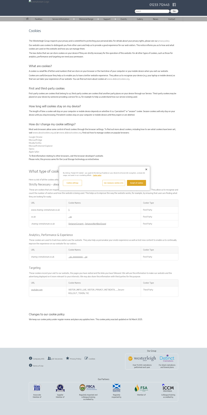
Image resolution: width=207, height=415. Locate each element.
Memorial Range (86, 19)
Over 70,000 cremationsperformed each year (142, 366)
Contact (171, 19)
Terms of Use (38, 366)
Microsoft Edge (35, 140)
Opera (31, 149)
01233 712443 (159, 4)
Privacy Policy (75, 359)
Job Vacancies (57, 359)
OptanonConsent (76, 224)
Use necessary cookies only (113, 183)
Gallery (140, 19)
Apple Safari (34, 152)
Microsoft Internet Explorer (41, 146)
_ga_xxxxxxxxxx (75, 257)
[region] (104, 178)
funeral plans (169, 367)
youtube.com (37, 289)
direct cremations (168, 365)
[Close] (146, 169)
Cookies (92, 359)
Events (124, 19)
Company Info (38, 359)
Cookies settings (72, 183)
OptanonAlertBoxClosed (95, 224)
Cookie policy (97, 175)
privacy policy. (164, 41)
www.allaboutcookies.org (118, 79)
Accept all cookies (136, 183)
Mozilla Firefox (35, 143)
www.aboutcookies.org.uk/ (44, 132)
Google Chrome (35, 137)
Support (107, 19)
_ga (70, 217)
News (155, 19)
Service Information (60, 19)
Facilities (38, 19)
